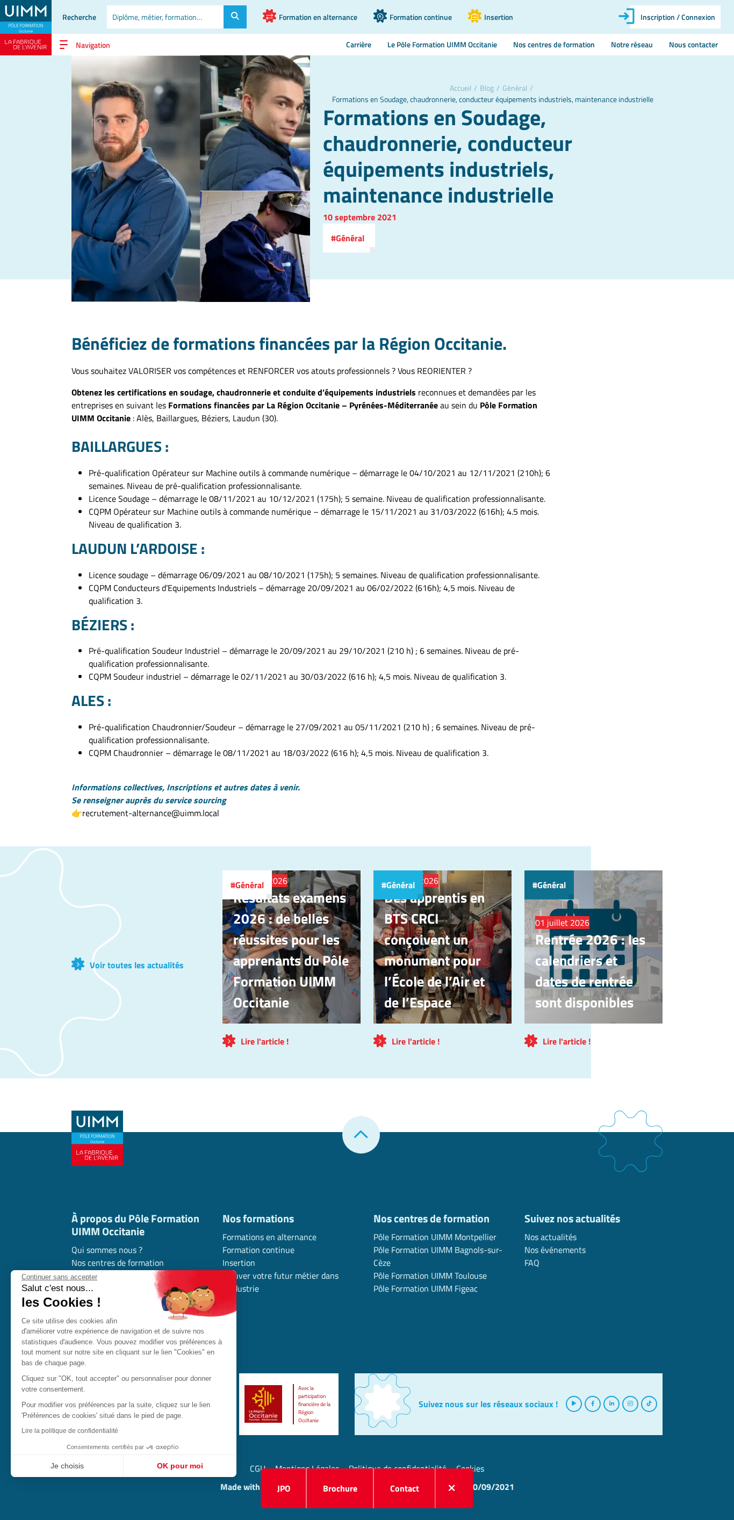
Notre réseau (632, 44)
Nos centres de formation (554, 44)
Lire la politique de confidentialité (69, 1431)
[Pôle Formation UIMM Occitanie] (26, 27)
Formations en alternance (269, 1236)
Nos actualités (550, 1236)
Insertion (238, 1262)
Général (514, 87)
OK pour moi (180, 1465)
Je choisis (67, 1465)
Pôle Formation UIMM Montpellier (434, 1236)
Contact (404, 1488)
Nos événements (555, 1249)
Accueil (460, 87)
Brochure (340, 1488)
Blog (487, 87)
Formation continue (258, 1249)
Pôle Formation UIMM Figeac (425, 1288)
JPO (283, 1488)
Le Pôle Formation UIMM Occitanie (442, 44)
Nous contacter (693, 44)
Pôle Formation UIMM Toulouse (430, 1275)
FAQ (531, 1262)
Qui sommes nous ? (106, 1249)
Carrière (358, 44)
